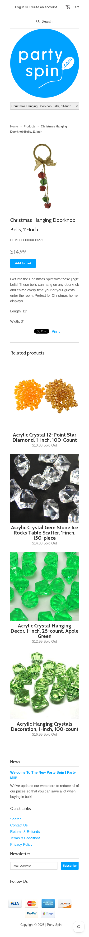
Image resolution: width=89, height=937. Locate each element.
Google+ (64, 893)
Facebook (24, 893)
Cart (76, 7)
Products (29, 126)
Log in (19, 7)
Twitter (14, 893)
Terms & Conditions (25, 838)
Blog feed (44, 893)
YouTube (34, 893)
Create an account (43, 7)
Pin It (56, 331)
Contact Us (19, 825)
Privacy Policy (21, 844)
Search (15, 819)
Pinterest (54, 893)
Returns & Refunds (25, 832)
